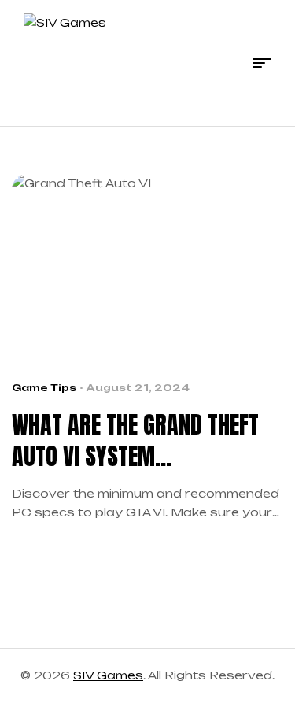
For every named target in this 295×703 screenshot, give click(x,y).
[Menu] (262, 63)
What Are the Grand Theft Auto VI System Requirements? (135, 440)
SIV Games (108, 675)
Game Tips (44, 388)
